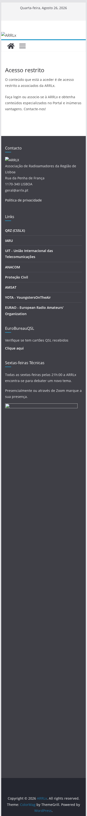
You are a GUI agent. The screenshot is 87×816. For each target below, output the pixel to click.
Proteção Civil (16, 277)
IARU (9, 240)
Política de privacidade (23, 200)
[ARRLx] (11, 46)
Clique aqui (14, 348)
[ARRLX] (12, 160)
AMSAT (10, 287)
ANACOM (12, 267)
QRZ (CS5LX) (15, 230)
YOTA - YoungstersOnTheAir (28, 297)
